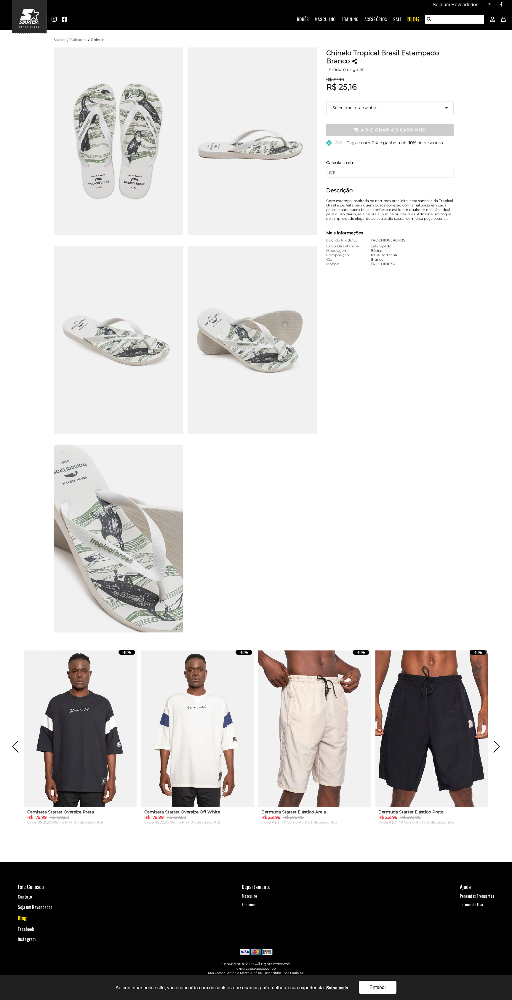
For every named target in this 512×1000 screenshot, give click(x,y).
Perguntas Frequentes (477, 896)
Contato (25, 896)
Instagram (27, 939)
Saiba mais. (337, 988)
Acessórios (375, 19)
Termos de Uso (471, 904)
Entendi (377, 987)
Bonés (303, 19)
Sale (397, 19)
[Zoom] (121, 140)
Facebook (26, 929)
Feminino (350, 19)
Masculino (325, 19)
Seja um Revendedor (35, 907)
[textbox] (455, 19)
